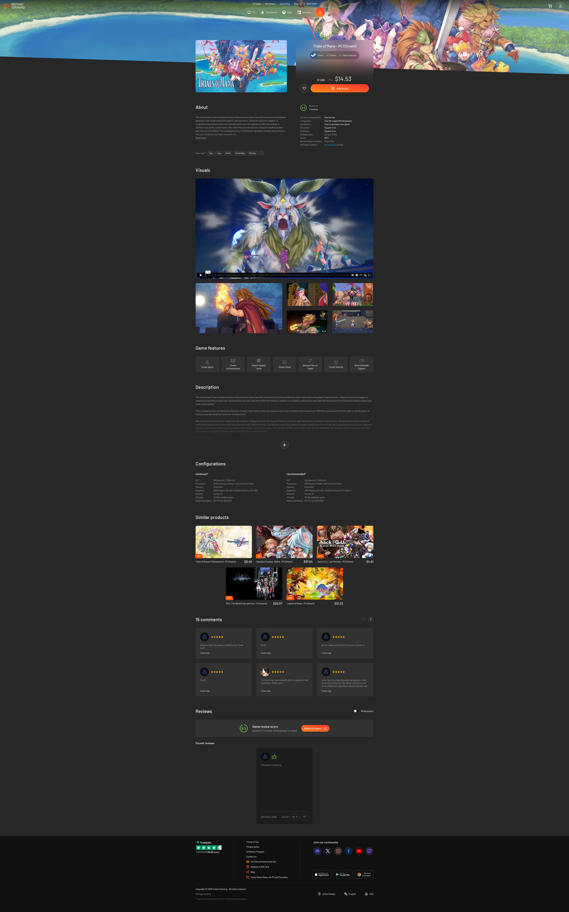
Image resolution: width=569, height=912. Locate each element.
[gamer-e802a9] (204, 671)
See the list (330, 117)
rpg (210, 153)
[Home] (14, 6)
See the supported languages (338, 120)
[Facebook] (349, 851)
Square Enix (330, 127)
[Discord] (317, 851)
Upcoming (285, 3)
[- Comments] (363, 619)
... (261, 153)
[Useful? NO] (304, 817)
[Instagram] (338, 851)
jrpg (219, 153)
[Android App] (342, 874)
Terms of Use (252, 842)
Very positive (331, 144)
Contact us (251, 856)
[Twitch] (369, 851)
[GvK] (204, 636)
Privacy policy (252, 846)
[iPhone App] (321, 874)
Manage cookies (203, 894)
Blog (296, 3)
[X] (328, 851)
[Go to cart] (550, 6)
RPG (327, 138)
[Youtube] (359, 851)
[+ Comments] (370, 619)
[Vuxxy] (326, 636)
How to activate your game (337, 124)
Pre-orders (270, 3)
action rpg (239, 153)
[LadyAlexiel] (265, 671)
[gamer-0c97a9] (265, 636)
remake (252, 153)
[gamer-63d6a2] (326, 671)
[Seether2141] (265, 756)
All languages (367, 711)
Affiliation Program (255, 851)
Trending (256, 3)
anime (228, 153)
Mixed (328, 141)
